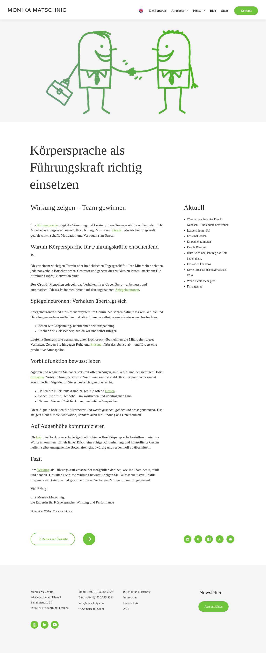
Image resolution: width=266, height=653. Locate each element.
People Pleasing (196, 247)
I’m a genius (194, 286)
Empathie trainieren (199, 241)
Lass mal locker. (197, 236)
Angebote (177, 10)
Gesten (110, 391)
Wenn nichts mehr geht (201, 281)
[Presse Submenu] (204, 10)
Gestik (117, 230)
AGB (126, 608)
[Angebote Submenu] (187, 10)
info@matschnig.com (91, 603)
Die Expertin (157, 10)
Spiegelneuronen (127, 290)
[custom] (34, 625)
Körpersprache (47, 225)
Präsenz (96, 344)
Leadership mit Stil (198, 230)
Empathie (37, 377)
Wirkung (43, 470)
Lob (38, 437)
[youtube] (55, 625)
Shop (224, 10)
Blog (213, 10)
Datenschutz (130, 603)
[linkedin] (44, 625)
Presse (197, 10)
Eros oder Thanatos (199, 264)
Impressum (130, 597)
